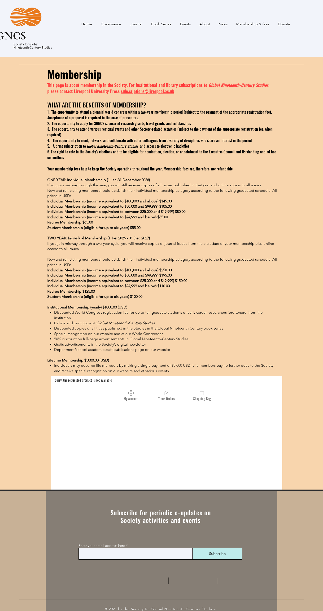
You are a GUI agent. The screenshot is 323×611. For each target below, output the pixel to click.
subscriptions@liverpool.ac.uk (147, 91)
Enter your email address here (102, 545)
